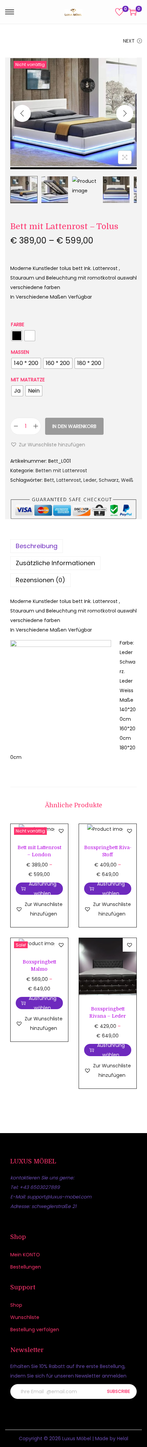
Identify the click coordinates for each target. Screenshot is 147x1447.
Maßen (20, 352)
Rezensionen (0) (40, 580)
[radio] (17, 336)
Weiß (127, 480)
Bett (49, 480)
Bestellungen (25, 1266)
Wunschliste (24, 1317)
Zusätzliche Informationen (55, 563)
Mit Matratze (28, 379)
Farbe (17, 324)
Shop (16, 1305)
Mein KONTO (25, 1254)
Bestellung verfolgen (34, 1329)
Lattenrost (68, 480)
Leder (89, 480)
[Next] (124, 113)
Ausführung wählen (42, 888)
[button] (47, 444)
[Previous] (22, 113)
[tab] (73, 546)
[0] (119, 12)
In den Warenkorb (74, 426)
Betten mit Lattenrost (61, 470)
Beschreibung (36, 546)
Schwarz (109, 480)
